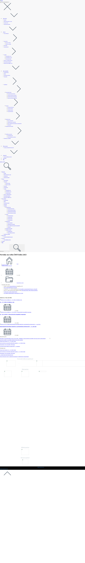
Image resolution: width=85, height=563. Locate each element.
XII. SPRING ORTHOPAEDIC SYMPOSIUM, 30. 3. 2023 (13, 293)
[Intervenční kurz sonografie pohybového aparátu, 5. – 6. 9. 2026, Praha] (49, 343)
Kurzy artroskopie (10, 222)
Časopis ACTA (6, 176)
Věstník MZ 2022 (10, 231)
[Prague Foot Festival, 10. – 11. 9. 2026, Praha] (49, 341)
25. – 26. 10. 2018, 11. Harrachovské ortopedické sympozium (13, 314)
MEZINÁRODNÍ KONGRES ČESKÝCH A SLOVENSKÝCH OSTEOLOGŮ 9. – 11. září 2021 (18, 326)
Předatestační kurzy (10, 215)
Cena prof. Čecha (8, 193)
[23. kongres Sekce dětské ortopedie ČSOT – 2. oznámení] (49, 346)
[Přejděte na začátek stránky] (7, 476)
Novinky (5, 173)
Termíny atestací (10, 218)
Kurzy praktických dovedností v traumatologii (14, 225)
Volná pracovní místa (6, 177)
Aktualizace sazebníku (7, 234)
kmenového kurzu (13, 286)
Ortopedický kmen (8, 207)
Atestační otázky (10, 217)
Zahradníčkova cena (8, 191)
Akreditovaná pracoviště (9, 228)
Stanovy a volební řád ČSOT (7, 194)
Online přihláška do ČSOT (7, 239)
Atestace (7, 214)
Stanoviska (5, 204)
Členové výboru (8, 183)
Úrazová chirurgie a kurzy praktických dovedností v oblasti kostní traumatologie (14, 356)
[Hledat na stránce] (7, 169)
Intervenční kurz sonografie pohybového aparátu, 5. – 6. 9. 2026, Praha (12, 343)
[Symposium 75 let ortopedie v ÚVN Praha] (49, 345)
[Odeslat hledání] (17, 248)
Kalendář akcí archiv (20, 282)
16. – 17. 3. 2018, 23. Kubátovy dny (7, 302)
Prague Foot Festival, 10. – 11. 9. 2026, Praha (8, 341)
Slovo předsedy (6, 180)
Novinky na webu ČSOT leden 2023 (7, 265)
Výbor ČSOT (5, 181)
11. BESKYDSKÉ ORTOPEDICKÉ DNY (6, 355)
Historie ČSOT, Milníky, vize (7, 197)
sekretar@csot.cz (4, 468)
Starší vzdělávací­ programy (11, 232)
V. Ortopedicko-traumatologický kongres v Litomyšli (27, 289)
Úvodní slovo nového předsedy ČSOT (10, 291)
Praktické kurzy (8, 221)
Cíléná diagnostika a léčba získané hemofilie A (29, 290)
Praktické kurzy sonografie (11, 224)
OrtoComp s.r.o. (40, 467)
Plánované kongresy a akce (7, 174)
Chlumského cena (8, 190)
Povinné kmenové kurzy (11, 208)
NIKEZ (5, 201)
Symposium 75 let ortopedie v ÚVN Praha (7, 344)
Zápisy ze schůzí (8, 184)
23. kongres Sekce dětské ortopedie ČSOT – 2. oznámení (10, 346)
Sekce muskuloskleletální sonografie (10, 287)
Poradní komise (6, 200)
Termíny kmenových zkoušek (12, 211)
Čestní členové (6, 187)
